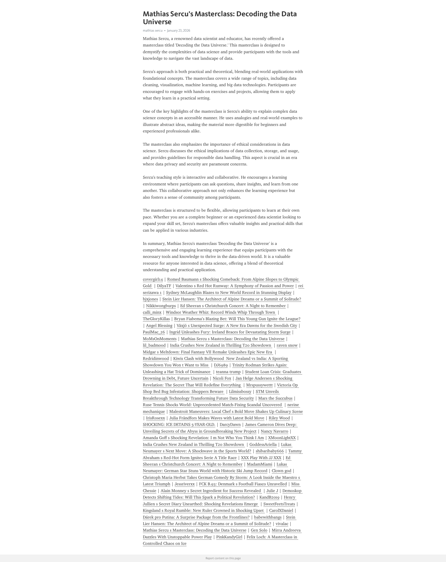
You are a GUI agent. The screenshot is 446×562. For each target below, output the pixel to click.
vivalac (282, 523)
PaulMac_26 (154, 332)
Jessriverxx (185, 483)
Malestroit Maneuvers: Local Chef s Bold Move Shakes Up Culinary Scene (236, 411)
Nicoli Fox (222, 378)
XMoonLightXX (282, 437)
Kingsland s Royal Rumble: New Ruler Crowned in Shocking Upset (204, 510)
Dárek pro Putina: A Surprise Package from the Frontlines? (196, 517)
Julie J (272, 490)
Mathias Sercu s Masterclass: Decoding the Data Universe (233, 338)
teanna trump (228, 371)
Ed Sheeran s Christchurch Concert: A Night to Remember (233, 305)
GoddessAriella (263, 444)
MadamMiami (259, 464)
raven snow (287, 345)
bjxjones (150, 299)
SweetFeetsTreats (279, 503)
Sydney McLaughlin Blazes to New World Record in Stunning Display (229, 292)
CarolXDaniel (281, 510)
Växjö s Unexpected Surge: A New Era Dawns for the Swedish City (237, 325)
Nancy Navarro (274, 431)
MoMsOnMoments (160, 338)
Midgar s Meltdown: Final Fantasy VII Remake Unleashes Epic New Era (208, 352)
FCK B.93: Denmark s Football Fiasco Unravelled (243, 483)
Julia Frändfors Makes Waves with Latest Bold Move (216, 418)
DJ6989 (221, 365)
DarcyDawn (230, 424)
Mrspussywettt (259, 385)
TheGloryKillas (156, 318)
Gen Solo (259, 530)
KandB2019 (269, 497)
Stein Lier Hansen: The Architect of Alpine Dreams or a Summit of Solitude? (231, 299)
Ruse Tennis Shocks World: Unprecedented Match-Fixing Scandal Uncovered (213, 404)
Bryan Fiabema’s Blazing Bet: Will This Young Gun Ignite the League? (237, 318)
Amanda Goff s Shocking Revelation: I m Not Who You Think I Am (203, 437)
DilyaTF (164, 285)
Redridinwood (156, 358)
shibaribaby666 (270, 451)
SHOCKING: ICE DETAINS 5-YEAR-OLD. (179, 424)
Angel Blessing (159, 325)
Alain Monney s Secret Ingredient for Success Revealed (211, 490)
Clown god (281, 470)
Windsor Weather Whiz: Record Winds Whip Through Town (221, 312)
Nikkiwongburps (161, 305)
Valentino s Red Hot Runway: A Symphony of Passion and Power (235, 285)
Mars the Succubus (275, 398)
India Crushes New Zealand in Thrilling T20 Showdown (221, 345)
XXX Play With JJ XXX (261, 457)
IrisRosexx (155, 418)
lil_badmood (154, 345)
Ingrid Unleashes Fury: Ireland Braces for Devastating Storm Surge (230, 332)
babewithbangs (268, 517)
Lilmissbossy (240, 391)
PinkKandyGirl (229, 536)
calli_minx (152, 312)
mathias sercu (153, 30)
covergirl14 (153, 279)
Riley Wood (279, 418)
